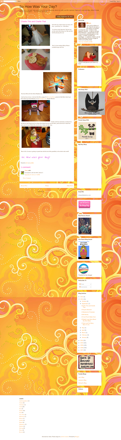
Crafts (20, 406)
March (84, 332)
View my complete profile (85, 41)
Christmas (21, 405)
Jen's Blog (81, 377)
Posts (82, 284)
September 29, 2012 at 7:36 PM (32, 174)
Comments (84, 287)
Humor (21, 422)
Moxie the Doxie (51, 97)
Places (20, 430)
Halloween (21, 416)
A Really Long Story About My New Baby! (88, 320)
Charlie (21, 403)
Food (20, 412)
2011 (81, 340)
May (83, 327)
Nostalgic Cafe (42, 98)
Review (21, 432)
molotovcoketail (65, 436)
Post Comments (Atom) (50, 191)
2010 (82, 343)
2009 (82, 345)
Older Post (70, 186)
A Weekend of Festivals (88, 312)
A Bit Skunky (84, 314)
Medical (21, 426)
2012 (82, 299)
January (84, 337)
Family (21, 410)
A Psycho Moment (86, 309)
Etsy (20, 408)
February (84, 335)
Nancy (26, 170)
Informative (22, 424)
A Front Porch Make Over (88, 317)
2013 (82, 296)
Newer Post (24, 186)
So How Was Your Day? (38, 6)
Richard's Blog (82, 383)
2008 (82, 347)
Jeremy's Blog (82, 380)
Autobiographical (23, 401)
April (83, 330)
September (85, 303)
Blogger (77, 436)
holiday (21, 420)
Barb (89, 23)
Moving (21, 428)
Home (47, 186)
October (84, 301)
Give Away (22, 414)
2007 (82, 350)
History (21, 418)
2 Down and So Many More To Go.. (87, 323)
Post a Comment (27, 178)
